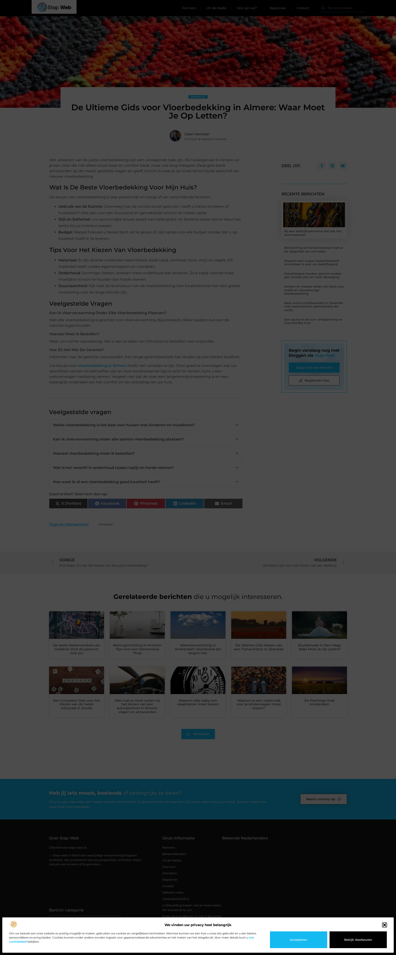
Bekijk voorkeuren (358, 939)
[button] (384, 925)
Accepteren (298, 939)
